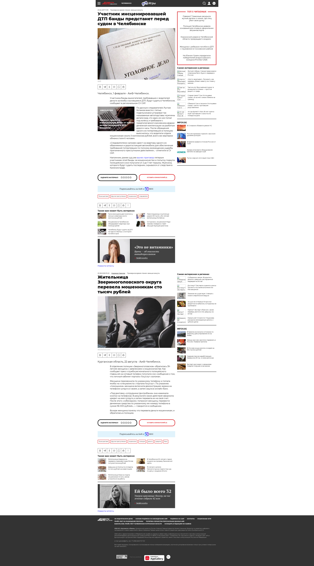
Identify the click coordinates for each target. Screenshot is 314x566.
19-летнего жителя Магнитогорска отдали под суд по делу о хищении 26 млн (159, 469)
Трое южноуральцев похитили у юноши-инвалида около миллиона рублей (120, 216)
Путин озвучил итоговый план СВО (200, 158)
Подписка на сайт (177, 519)
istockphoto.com (104, 349)
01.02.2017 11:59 (103, 10)
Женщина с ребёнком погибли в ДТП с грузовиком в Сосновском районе (197, 48)
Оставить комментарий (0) (157, 177)
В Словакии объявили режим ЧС (199, 126)
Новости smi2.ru (106, 266)
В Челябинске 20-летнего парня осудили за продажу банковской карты (159, 461)
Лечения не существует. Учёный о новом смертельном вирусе (200, 294)
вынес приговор (145, 157)
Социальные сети (204, 519)
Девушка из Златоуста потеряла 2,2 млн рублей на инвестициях (120, 468)
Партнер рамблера (135, 557)
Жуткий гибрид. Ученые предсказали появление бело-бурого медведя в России (202, 73)
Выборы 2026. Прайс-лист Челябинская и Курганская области (138, 524)
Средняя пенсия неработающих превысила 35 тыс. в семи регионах (200, 357)
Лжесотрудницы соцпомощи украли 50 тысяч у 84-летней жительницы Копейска (158, 216)
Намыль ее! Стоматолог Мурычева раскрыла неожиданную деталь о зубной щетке (201, 320)
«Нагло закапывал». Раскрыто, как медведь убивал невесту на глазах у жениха (201, 81)
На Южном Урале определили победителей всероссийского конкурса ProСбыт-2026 (197, 58)
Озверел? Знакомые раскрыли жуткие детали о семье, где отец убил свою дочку (197, 18)
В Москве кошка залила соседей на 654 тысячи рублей (200, 349)
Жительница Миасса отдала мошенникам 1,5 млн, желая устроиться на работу (119, 477)
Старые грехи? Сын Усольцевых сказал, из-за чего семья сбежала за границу (201, 97)
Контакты (191, 519)
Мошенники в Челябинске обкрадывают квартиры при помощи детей (119, 224)
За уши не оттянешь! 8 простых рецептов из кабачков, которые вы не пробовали (202, 304)
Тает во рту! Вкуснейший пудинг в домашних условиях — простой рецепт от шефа (201, 89)
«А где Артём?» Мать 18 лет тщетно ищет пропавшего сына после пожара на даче (201, 113)
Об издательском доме (123, 519)
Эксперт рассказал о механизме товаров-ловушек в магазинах (199, 365)
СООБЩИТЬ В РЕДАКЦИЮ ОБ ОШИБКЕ (177, 524)
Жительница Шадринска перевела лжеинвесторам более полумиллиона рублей (120, 461)
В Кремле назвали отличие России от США (201, 142)
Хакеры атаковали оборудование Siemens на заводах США (200, 151)
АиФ (99, 81)
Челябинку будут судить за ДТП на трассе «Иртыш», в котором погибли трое (120, 232)
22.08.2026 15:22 (103, 273)
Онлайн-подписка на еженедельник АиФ (151, 519)
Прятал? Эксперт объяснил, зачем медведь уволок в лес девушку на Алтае (201, 312)
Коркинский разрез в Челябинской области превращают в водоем (197, 38)
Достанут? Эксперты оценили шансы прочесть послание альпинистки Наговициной (202, 287)
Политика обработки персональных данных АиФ (165, 521)
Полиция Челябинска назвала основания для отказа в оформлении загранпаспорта (197, 28)
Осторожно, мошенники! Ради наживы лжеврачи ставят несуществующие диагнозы (158, 224)
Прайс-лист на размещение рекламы (128, 521)
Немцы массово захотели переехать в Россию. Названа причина (201, 341)
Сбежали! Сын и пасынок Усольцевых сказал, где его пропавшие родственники (202, 105)
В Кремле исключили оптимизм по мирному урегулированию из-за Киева (200, 333)
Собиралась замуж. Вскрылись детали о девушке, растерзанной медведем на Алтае (200, 279)
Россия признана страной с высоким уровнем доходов (201, 134)
